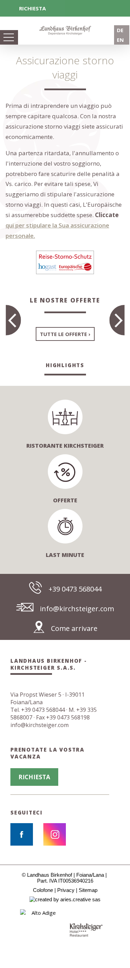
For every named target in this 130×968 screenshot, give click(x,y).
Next (123, 930)
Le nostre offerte (65, 300)
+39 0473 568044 (75, 589)
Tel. (37, 710)
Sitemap (88, 890)
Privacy (66, 890)
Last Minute (65, 555)
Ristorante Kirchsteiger (65, 445)
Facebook (21, 834)
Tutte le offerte (63, 334)
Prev (7, 930)
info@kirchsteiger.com (77, 608)
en (120, 39)
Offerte (65, 500)
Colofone (43, 890)
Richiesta (32, 8)
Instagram (54, 834)
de (120, 30)
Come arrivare (74, 628)
